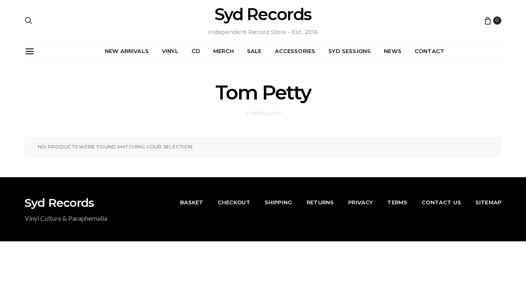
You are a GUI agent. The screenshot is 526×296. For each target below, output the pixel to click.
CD (195, 51)
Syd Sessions (349, 51)
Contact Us (441, 202)
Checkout (234, 202)
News (392, 51)
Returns (320, 202)
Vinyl (170, 51)
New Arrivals (127, 51)
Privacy (360, 202)
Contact (429, 51)
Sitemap (488, 202)
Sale (254, 51)
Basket (191, 202)
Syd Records (263, 14)
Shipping (278, 202)
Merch (223, 51)
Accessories (295, 51)
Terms (397, 202)
